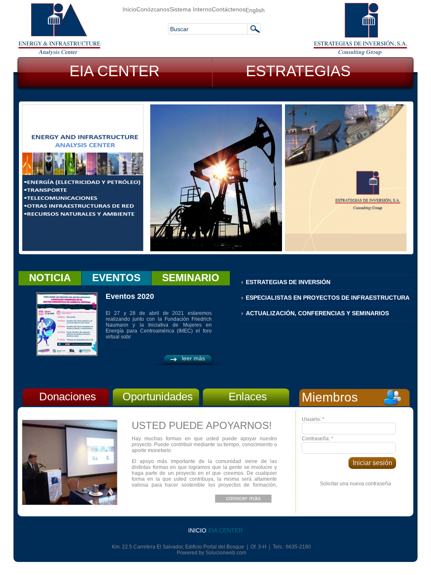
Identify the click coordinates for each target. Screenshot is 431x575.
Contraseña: (317, 439)
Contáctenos (228, 9)
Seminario (190, 277)
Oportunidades (157, 396)
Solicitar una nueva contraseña (355, 484)
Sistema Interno (191, 9)
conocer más (243, 498)
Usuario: (313, 419)
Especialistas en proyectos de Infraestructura (328, 297)
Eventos (116, 277)
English (255, 10)
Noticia (50, 277)
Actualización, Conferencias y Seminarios (317, 313)
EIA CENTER (114, 71)
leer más (193, 358)
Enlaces (248, 396)
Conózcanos (153, 9)
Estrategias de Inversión (288, 282)
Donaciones (67, 396)
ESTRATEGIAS (298, 71)
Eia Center (225, 530)
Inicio (129, 9)
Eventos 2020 (130, 296)
